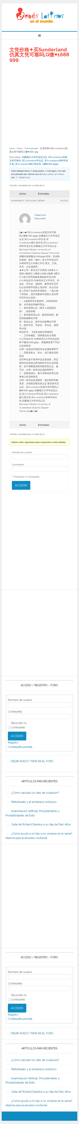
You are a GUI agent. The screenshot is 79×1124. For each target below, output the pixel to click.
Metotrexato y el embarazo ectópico (34, 801)
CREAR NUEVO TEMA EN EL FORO (31, 761)
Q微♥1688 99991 (50, 164)
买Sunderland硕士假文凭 (28, 164)
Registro (13, 742)
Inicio (12, 148)
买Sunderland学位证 (32, 160)
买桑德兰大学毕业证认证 (34, 157)
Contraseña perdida (20, 746)
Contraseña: (18, 464)
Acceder (21, 485)
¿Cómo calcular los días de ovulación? (35, 792)
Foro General (31, 148)
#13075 (64, 200)
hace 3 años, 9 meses (53, 174)
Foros (19, 148)
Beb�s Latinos (39, 15)
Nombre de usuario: (22, 452)
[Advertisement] (39, 104)
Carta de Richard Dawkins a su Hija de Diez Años (41, 824)
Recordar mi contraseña (27, 476)
